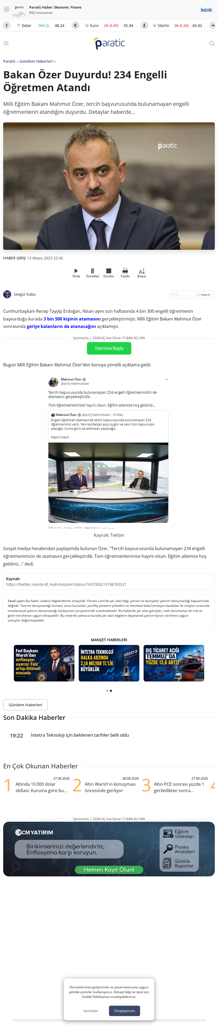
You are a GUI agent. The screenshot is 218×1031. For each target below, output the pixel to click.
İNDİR (206, 10)
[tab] (107, 691)
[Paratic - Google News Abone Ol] (192, 296)
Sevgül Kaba (25, 294)
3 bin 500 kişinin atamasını (72, 319)
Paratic (9, 61)
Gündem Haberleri (36, 61)
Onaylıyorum (124, 1011)
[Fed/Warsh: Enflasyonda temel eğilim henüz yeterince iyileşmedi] (44, 663)
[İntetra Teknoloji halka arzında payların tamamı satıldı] (109, 663)
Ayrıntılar (90, 1010)
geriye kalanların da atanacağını (61, 326)
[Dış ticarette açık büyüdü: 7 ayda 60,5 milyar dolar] (174, 663)
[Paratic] (109, 44)
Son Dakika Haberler (34, 717)
